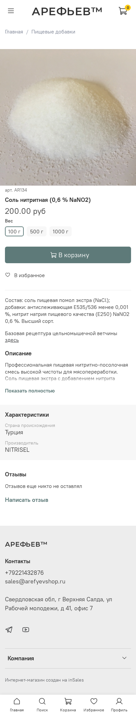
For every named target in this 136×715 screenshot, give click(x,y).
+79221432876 (24, 572)
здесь (12, 339)
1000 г (60, 231)
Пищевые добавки (53, 31)
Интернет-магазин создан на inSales (44, 680)
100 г (14, 231)
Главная (14, 31)
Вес (9, 221)
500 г (36, 231)
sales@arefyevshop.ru (35, 581)
